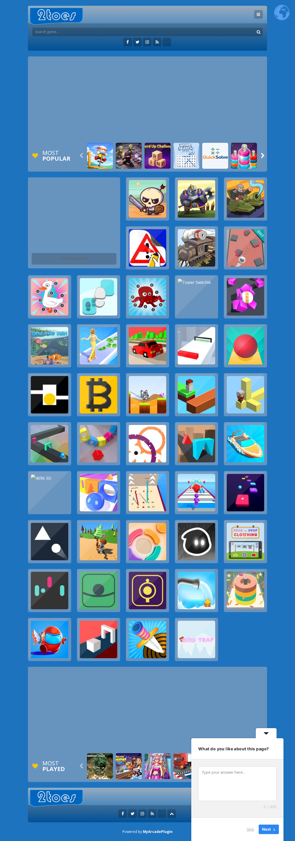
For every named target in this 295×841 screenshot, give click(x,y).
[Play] (100, 156)
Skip (250, 829)
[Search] (258, 32)
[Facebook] (127, 42)
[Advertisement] (147, 99)
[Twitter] (137, 42)
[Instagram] (147, 42)
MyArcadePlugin (158, 831)
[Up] (171, 813)
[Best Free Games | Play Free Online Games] (56, 16)
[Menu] (258, 14)
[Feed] (157, 42)
